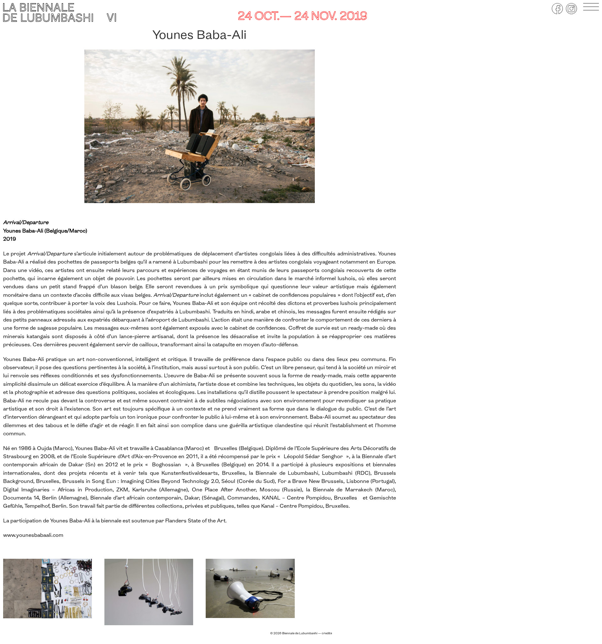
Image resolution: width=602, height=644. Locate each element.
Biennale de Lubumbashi (299, 633)
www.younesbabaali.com (33, 535)
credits (327, 633)
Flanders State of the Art (195, 521)
